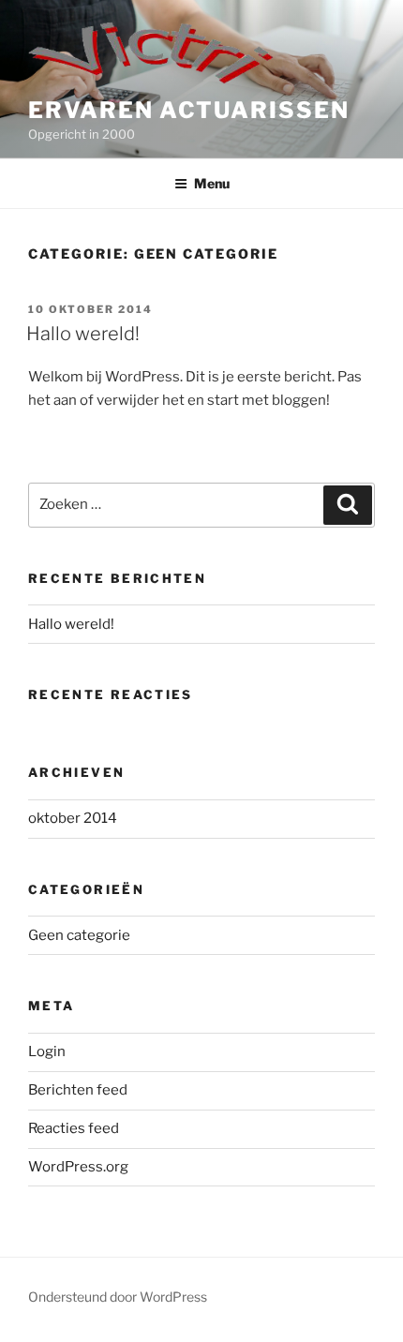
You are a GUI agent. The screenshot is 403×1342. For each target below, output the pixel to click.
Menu (212, 183)
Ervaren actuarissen (188, 110)
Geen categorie (79, 935)
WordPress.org (78, 1166)
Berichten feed (77, 1089)
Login (47, 1051)
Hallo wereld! (83, 333)
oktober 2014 (72, 818)
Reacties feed (73, 1128)
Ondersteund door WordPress (117, 1297)
